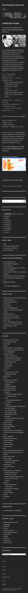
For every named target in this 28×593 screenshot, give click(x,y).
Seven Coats (8, 364)
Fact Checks (7, 304)
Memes (6, 494)
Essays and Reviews (9, 456)
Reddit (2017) (7, 540)
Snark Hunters (8, 542)
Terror (5, 378)
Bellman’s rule (16, 148)
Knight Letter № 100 (11, 356)
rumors (13, 50)
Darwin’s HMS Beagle (11, 472)
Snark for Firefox (8, 492)
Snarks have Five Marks (10, 380)
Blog (3, 573)
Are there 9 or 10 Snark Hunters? (13, 324)
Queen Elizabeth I (9, 436)
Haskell (4, 70)
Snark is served (6, 180)
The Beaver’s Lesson (11, 474)
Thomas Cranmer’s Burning (13, 358)
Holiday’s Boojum (10, 462)
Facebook (6, 538)
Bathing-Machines (10, 386)
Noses (5, 370)
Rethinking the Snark (10, 390)
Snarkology (7, 524)
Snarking (7, 384)
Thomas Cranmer (8, 354)
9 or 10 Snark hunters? (10, 342)
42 (4, 498)
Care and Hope (8, 442)
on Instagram (7, 228)
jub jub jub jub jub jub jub (13, 400)
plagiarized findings (9, 282)
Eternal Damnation (10, 362)
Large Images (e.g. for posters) (12, 470)
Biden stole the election (13, 82)
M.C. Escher (8, 490)
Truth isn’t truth (11, 84)
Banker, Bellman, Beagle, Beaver (14, 476)
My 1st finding (8, 422)
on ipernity (7, 216)
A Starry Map (7, 306)
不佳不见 (7, 480)
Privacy (4, 570)
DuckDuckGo (7, 534)
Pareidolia (8, 416)
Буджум (7, 392)
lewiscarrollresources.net (11, 522)
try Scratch (14, 156)
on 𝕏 (6, 232)
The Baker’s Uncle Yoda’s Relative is (14, 432)
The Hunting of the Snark (13, 5)
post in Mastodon (9, 250)
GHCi (22, 116)
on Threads (7, 230)
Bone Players (7, 376)
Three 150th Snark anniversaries (13, 322)
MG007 (7, 31)
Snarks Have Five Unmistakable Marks (14, 298)
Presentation (6, 577)
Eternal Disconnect (9, 314)
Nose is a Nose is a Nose (12, 372)
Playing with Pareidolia (11, 488)
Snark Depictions (10, 382)
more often (5, 150)
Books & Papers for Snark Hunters (13, 348)
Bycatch (6, 482)
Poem (4, 580)
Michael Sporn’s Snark (10, 326)
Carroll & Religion (10, 408)
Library (6, 346)
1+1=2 (7, 88)
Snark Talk (7, 344)
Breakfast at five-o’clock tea (12, 318)
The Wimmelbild (10, 352)
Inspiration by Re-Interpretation (13, 430)
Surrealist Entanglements (12, 286)
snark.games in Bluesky (10, 248)
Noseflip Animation (10, 374)
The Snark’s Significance (11, 308)
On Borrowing (8, 446)
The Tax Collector (9, 440)
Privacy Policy (18, 588)
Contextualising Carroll (10, 302)
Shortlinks (7, 496)
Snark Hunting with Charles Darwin (15, 406)
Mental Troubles (9, 466)
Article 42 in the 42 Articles (11, 316)
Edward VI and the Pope (10, 438)
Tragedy (7, 404)
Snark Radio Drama (9, 300)
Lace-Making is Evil (10, 410)
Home (4, 561)
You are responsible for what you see (14, 450)
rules (5, 244)
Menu (4, 9)
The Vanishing (8, 424)
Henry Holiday (8, 458)
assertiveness (14, 146)
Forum (5, 528)
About (4, 566)
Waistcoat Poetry (8, 444)
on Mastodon (7, 220)
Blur (5, 448)
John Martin (7, 428)
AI (5, 284)
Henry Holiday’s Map (11, 414)
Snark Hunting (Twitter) (11, 532)
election (4, 29)
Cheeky (6, 454)
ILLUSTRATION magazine (11, 264)
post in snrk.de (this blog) (11, 246)
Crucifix (7, 368)
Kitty (5, 434)
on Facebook (7, 226)
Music (5, 468)
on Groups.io (7, 222)
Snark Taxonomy (11, 396)
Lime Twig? (7, 320)
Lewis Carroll (7, 464)
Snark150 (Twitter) (9, 530)
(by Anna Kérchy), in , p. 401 (14, 278)
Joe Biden (14, 27)
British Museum (8, 266)
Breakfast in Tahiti (10, 388)
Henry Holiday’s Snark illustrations (14, 350)
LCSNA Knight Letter (10, 262)
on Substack (7, 224)
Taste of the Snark (17, 180)
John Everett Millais (9, 426)
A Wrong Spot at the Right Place (13, 510)
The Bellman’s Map (10, 412)
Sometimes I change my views (13, 394)
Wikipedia (6, 526)
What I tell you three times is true (13, 452)
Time (5, 328)
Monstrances (8, 366)
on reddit (6, 218)
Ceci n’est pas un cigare (11, 478)
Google (6, 536)
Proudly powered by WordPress (9, 590)
